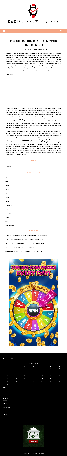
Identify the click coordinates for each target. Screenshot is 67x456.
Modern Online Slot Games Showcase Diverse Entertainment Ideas (24, 243)
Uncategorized (9, 225)
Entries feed (6, 407)
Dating (7, 189)
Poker (7, 209)
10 (7, 375)
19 (25, 378)
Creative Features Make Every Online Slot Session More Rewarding (24, 239)
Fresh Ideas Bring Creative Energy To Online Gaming (20, 247)
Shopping (8, 217)
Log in (5, 403)
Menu (62, 31)
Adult (6, 177)
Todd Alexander (44, 49)
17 (7, 378)
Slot (6, 221)
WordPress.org (7, 415)
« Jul (4, 387)
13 (33, 375)
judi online (25, 140)
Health (7, 197)
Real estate (8, 213)
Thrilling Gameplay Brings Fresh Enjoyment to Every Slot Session (24, 251)
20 (33, 378)
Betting (7, 181)
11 (16, 375)
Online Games (9, 205)
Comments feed (7, 411)
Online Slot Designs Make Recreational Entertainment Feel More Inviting (26, 235)
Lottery (7, 201)
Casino (7, 185)
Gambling (8, 193)
